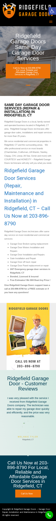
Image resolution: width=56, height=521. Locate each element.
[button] (52, 11)
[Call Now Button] (49, 515)
